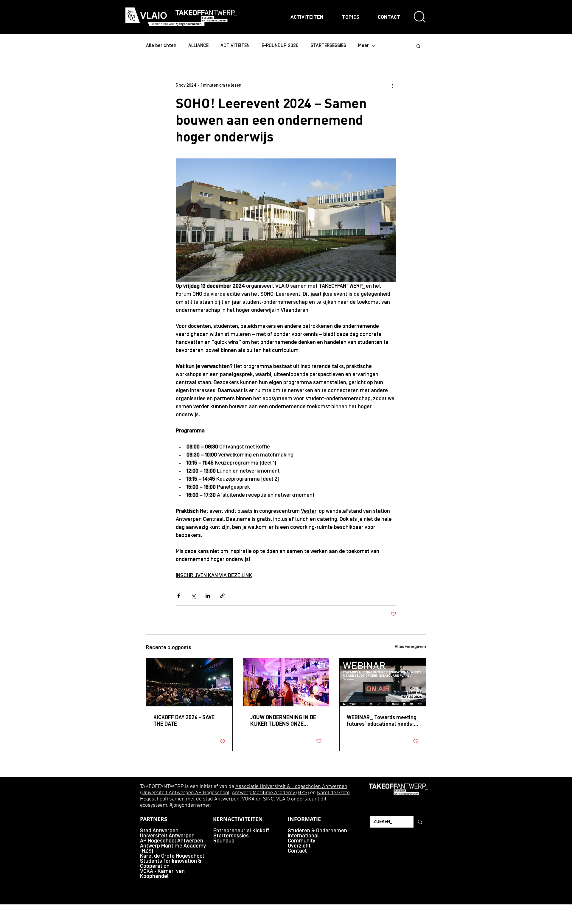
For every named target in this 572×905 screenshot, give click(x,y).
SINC (268, 799)
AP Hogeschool (212, 793)
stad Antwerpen (221, 799)
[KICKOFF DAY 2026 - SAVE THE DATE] (189, 682)
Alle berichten (161, 46)
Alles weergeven (410, 647)
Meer (363, 46)
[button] (418, 45)
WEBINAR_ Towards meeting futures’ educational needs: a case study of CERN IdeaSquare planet (382, 720)
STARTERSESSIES (328, 46)
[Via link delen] (222, 596)
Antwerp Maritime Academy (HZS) (270, 793)
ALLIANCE (198, 46)
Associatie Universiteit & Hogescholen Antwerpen (291, 786)
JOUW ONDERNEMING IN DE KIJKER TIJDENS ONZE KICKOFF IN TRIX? (283, 720)
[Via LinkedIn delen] (208, 596)
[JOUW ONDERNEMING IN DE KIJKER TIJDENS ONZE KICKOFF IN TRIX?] (286, 682)
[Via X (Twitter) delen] (193, 596)
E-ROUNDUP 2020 (280, 46)
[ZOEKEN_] (420, 822)
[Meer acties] (392, 85)
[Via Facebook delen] (178, 596)
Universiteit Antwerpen (168, 793)
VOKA (248, 799)
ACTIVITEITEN (235, 46)
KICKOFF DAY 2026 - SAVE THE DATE (183, 720)
